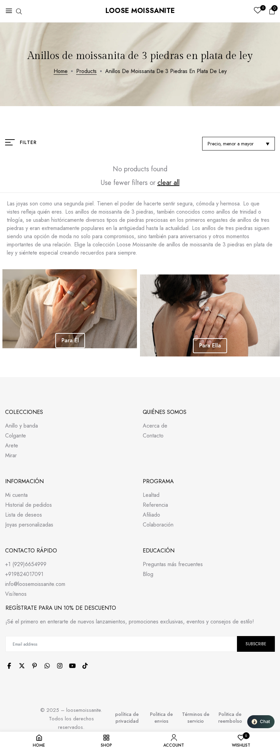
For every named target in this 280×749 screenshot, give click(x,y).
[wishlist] (258, 11)
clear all (168, 183)
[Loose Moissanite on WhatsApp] (47, 665)
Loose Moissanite (140, 11)
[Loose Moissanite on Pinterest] (34, 665)
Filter (28, 142)
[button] (261, 721)
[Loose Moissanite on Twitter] (22, 665)
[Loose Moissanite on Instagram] (60, 665)
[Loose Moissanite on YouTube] (72, 665)
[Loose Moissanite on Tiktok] (85, 665)
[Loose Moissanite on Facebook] (9, 665)
